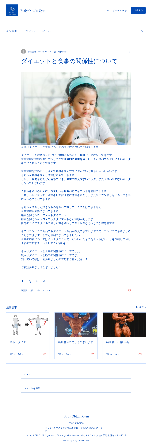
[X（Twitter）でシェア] (29, 281)
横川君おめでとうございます (75, 342)
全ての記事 (11, 31)
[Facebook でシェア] (22, 281)
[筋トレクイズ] (27, 325)
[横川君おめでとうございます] (76, 325)
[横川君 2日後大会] (124, 325)
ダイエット (46, 31)
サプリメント (29, 31)
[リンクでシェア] (44, 281)
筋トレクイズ (19, 342)
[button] (142, 31)
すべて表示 (140, 307)
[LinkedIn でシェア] (37, 281)
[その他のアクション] (129, 51)
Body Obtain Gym (33, 10)
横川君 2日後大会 (117, 342)
